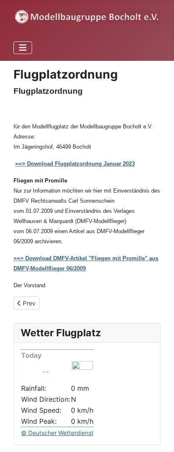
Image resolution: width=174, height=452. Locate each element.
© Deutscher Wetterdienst (57, 432)
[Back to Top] (159, 436)
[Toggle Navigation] (23, 47)
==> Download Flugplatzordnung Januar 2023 (75, 164)
